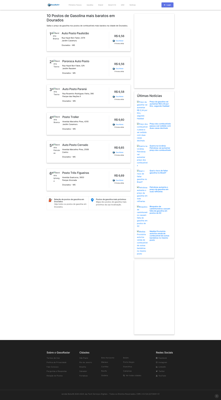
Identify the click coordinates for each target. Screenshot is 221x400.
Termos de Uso (53, 358)
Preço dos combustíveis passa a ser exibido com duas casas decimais (160, 126)
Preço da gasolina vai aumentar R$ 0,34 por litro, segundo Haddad (159, 103)
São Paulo (83, 358)
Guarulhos (127, 367)
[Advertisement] (154, 50)
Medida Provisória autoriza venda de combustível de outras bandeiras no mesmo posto (159, 235)
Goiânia (104, 375)
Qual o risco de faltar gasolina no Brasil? (159, 171)
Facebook (162, 358)
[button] (74, 5)
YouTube (162, 376)
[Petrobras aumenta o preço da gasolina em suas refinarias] (142, 194)
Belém (126, 358)
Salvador (83, 371)
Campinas (127, 371)
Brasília (82, 367)
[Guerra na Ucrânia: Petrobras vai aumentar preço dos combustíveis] (142, 155)
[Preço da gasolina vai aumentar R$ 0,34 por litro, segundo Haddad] (142, 110)
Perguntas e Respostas (57, 371)
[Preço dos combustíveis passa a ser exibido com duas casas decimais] (142, 132)
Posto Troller (70, 117)
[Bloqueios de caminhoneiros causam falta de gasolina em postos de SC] (142, 216)
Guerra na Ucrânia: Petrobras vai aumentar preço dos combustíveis (160, 148)
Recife (104, 371)
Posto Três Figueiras (75, 172)
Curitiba (104, 367)
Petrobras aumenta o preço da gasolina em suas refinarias (159, 189)
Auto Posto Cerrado (75, 145)
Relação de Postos (55, 376)
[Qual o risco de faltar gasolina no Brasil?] (142, 176)
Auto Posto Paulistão (75, 33)
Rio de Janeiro (85, 362)
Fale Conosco (52, 367)
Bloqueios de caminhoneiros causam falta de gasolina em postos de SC (160, 209)
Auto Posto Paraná (74, 89)
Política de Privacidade (57, 362)
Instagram (162, 362)
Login (169, 5)
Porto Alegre (128, 362)
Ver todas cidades (133, 375)
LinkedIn (162, 367)
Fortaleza (83, 376)
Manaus (104, 362)
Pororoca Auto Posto (75, 61)
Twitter (162, 371)
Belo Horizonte (107, 358)
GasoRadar (119, 41)
